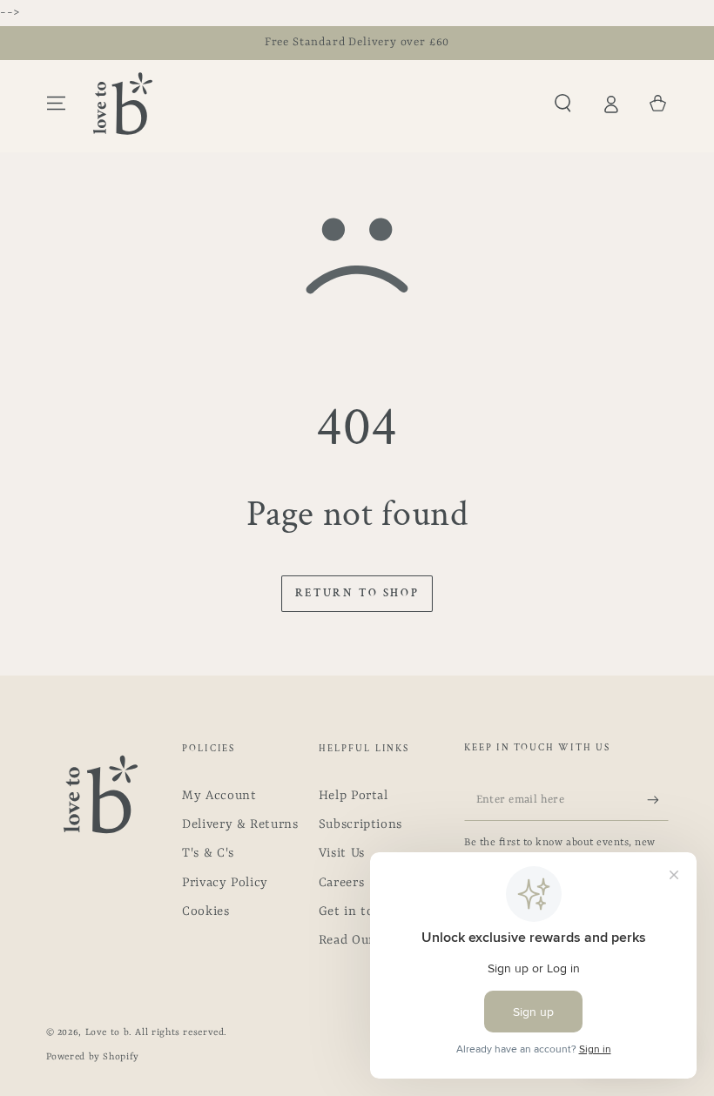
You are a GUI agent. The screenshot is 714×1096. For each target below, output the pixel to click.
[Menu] (56, 104)
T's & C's (208, 853)
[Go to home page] (122, 103)
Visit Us (342, 853)
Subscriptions (360, 824)
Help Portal (353, 796)
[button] (563, 104)
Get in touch (358, 911)
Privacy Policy (225, 883)
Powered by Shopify (92, 1057)
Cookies (205, 911)
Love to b (107, 1032)
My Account (219, 796)
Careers (341, 883)
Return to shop (357, 593)
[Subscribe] (657, 800)
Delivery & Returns (240, 824)
